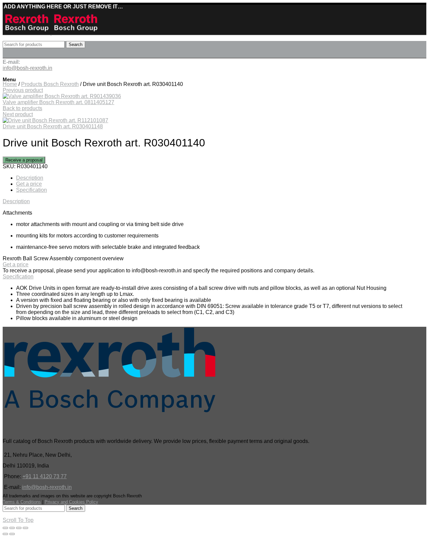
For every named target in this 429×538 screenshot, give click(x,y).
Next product (18, 114)
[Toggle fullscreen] (18, 528)
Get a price (29, 184)
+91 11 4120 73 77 (44, 476)
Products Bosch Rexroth (50, 84)
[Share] (12, 528)
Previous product (23, 90)
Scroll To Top (18, 520)
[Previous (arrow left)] (5, 534)
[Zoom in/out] (25, 528)
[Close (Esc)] (5, 528)
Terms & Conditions (22, 501)
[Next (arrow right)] (12, 534)
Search (75, 44)
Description (29, 178)
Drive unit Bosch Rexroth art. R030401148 (53, 126)
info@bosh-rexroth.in (47, 487)
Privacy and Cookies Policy (71, 501)
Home (10, 84)
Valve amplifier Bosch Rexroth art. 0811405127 (58, 102)
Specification (31, 190)
